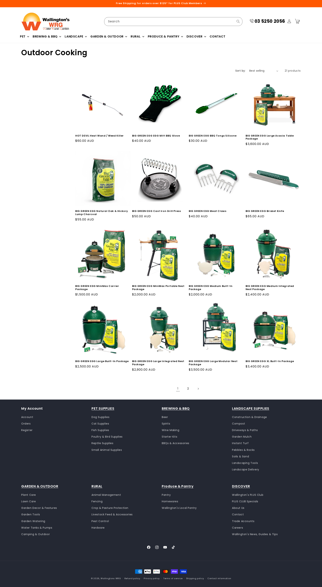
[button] (297, 21)
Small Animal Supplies (106, 450)
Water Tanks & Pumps (36, 527)
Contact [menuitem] (217, 36)
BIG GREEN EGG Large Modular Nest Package (213, 363)
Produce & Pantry (178, 486)
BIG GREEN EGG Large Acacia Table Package (270, 137)
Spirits (166, 423)
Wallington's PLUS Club (247, 495)
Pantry (166, 495)
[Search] (238, 21)
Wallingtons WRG (111, 578)
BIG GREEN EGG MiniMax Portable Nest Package (158, 288)
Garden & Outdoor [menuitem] (107, 36)
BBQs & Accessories (175, 443)
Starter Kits (169, 437)
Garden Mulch (242, 437)
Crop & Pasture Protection (109, 508)
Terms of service (173, 578)
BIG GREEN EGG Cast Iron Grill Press (156, 211)
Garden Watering (33, 521)
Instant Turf (240, 443)
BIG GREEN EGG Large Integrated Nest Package (158, 363)
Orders (26, 423)
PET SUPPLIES (102, 408)
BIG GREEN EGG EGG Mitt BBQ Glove (156, 135)
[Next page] (198, 389)
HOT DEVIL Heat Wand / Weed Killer (99, 135)
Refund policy (132, 578)
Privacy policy (152, 578)
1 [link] (178, 388)
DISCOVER (241, 486)
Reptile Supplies (102, 443)
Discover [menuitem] (195, 36)
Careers (237, 527)
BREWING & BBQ (176, 408)
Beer (165, 417)
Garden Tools (30, 514)
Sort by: (240, 71)
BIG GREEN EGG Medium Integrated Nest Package (270, 288)
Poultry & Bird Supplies (107, 437)
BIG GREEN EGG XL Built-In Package (270, 361)
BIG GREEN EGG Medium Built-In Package (210, 288)
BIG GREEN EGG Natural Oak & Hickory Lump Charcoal (101, 212)
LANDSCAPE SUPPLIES (250, 408)
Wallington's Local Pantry (179, 508)
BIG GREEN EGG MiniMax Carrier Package (97, 288)
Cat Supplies (100, 423)
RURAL (96, 486)
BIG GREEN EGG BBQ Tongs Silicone (212, 135)
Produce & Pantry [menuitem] (163, 36)
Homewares (170, 501)
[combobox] (173, 21)
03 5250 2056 (270, 21)
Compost (238, 423)
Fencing (96, 501)
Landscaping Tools (245, 463)
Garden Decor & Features (39, 508)
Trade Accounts (243, 521)
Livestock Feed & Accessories (112, 514)
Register (27, 430)
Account (27, 417)
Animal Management (106, 495)
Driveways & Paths (245, 430)
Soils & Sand (240, 456)
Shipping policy (195, 578)
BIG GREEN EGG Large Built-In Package (102, 361)
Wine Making (170, 430)
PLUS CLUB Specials (245, 501)
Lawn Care (28, 501)
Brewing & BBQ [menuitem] (45, 36)
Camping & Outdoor (35, 534)
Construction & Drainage (249, 417)
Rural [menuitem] (136, 36)
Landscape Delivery (245, 469)
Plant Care (28, 495)
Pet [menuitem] (23, 36)
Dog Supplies (100, 417)
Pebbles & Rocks (243, 450)
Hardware (98, 527)
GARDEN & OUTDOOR (39, 486)
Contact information (219, 578)
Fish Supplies (100, 430)
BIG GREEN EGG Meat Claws (207, 211)
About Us (238, 508)
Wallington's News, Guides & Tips (255, 534)
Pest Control (100, 521)
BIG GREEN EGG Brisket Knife (265, 211)
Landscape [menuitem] (74, 36)
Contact (238, 514)
